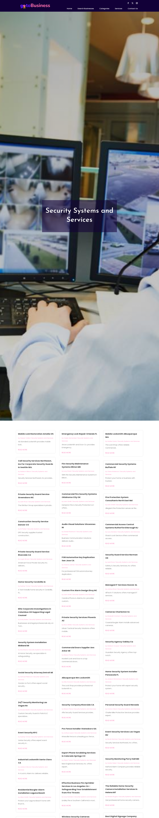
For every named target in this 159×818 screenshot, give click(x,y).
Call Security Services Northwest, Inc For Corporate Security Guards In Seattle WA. (35, 464)
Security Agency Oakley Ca (119, 641)
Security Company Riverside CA (78, 704)
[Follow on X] (132, 3)
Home (69, 8)
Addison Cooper (113, 646)
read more (22, 449)
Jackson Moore (25, 767)
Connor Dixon (112, 709)
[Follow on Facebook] (128, 3)
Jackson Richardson (115, 679)
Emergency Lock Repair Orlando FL (79, 434)
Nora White (68, 625)
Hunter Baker (112, 763)
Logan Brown (24, 559)
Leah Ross (23, 502)
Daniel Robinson (69, 532)
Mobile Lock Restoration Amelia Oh (36, 434)
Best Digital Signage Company (121, 816)
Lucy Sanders (68, 797)
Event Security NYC (27, 732)
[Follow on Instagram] (137, 3)
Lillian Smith (24, 797)
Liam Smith (67, 501)
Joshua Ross (112, 589)
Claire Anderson (113, 471)
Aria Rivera (24, 650)
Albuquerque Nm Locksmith (76, 677)
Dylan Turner (68, 760)
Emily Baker (24, 619)
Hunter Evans (112, 441)
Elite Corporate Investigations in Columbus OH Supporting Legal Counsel (34, 612)
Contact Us (133, 8)
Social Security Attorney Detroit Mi (35, 672)
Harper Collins (25, 438)
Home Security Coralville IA (32, 582)
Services (118, 8)
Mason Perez (68, 655)
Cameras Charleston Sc (117, 611)
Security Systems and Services (42, 438)
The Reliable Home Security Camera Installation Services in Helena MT (121, 789)
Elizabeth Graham (114, 616)
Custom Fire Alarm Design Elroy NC (79, 590)
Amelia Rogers (113, 797)
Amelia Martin (25, 710)
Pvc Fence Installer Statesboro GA (79, 728)
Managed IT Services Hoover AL (121, 585)
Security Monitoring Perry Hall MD (122, 759)
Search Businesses (86, 8)
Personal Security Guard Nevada (122, 704)
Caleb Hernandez (70, 438)
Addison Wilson (25, 471)
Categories (104, 8)
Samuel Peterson (26, 677)
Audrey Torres (25, 586)
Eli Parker (23, 529)
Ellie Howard (68, 682)
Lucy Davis (67, 471)
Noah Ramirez (112, 739)
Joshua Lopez (69, 733)
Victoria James (69, 565)
